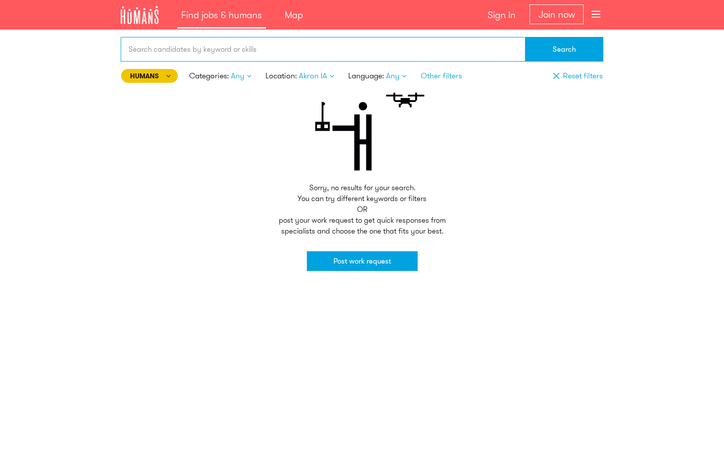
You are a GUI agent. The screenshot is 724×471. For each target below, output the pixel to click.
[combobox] (323, 49)
